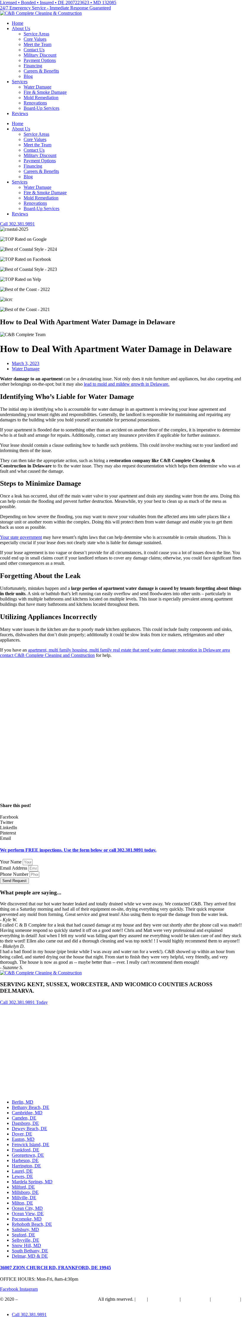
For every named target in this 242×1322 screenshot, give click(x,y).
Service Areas (36, 33)
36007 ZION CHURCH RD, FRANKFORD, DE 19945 (55, 1267)
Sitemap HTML (164, 1299)
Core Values (35, 39)
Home (17, 23)
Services (19, 81)
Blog (28, 76)
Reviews (20, 113)
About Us (21, 28)
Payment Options (40, 60)
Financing (33, 65)
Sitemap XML (195, 1299)
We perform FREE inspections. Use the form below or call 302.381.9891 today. (78, 850)
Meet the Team (37, 44)
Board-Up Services (41, 108)
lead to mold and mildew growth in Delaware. (126, 384)
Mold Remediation (41, 97)
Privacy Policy (225, 1299)
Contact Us (34, 49)
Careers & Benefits (41, 70)
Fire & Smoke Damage (45, 92)
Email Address (14, 868)
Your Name (11, 861)
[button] (121, 817)
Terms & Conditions (19, 1304)
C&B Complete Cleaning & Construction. (58, 1299)
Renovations (35, 102)
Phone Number (15, 874)
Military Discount (40, 55)
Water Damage (37, 86)
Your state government (21, 537)
